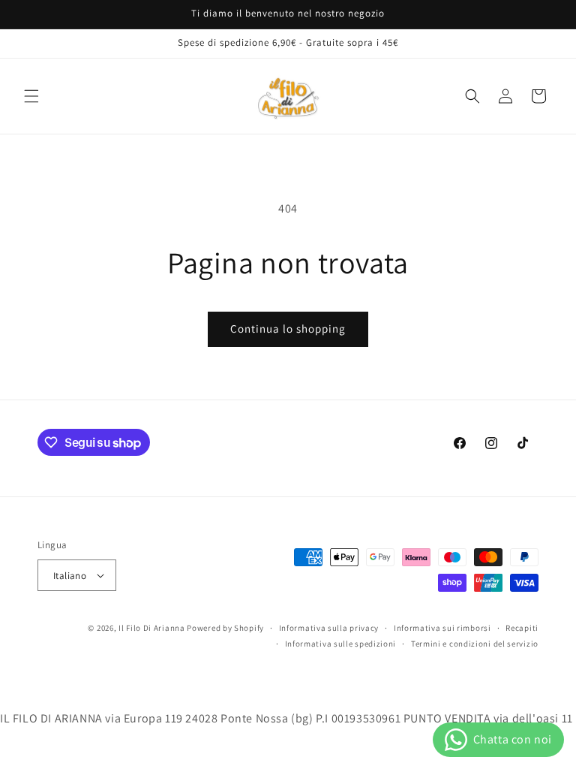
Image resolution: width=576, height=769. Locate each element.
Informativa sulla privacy (329, 628)
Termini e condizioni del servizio (474, 643)
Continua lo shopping (288, 328)
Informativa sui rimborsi (442, 628)
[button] (31, 96)
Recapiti (522, 628)
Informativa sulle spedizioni (341, 643)
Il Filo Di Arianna (151, 628)
